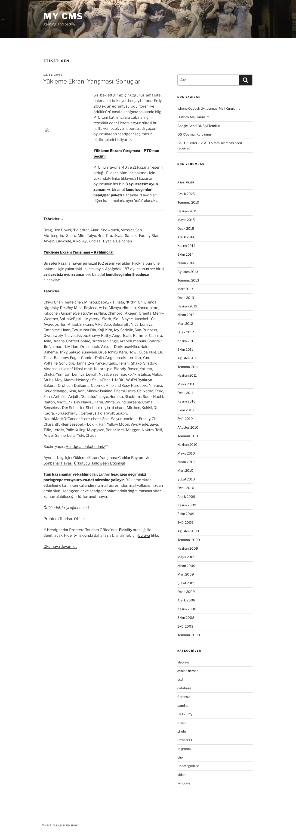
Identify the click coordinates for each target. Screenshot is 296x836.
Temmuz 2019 (188, 202)
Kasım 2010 (186, 401)
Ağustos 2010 (187, 427)
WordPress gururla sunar (60, 825)
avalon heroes (187, 671)
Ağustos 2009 (188, 531)
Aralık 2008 (186, 600)
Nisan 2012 (185, 315)
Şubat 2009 (186, 583)
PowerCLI (184, 740)
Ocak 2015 (185, 228)
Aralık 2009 (186, 497)
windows (183, 783)
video (181, 775)
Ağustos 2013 (187, 272)
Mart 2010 (185, 470)
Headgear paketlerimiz (85, 446)
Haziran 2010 (187, 444)
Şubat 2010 (186, 479)
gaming (182, 705)
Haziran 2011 (187, 375)
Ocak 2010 (185, 488)
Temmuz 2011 (188, 367)
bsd (180, 679)
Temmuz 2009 (188, 540)
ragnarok (184, 749)
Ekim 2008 (185, 617)
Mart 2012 (185, 323)
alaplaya (183, 662)
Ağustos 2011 (187, 358)
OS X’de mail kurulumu (194, 134)
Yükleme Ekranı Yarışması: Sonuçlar (91, 81)
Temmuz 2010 (188, 436)
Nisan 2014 (185, 263)
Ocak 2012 (185, 332)
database (184, 688)
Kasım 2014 (186, 246)
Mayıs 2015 (186, 220)
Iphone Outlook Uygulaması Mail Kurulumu (208, 108)
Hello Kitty (184, 714)
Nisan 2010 (186, 462)
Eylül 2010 (185, 419)
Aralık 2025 (186, 194)
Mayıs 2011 (185, 384)
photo (181, 731)
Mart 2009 (185, 574)
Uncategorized (188, 766)
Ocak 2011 (185, 393)
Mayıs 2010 (186, 453)
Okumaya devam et (60, 546)
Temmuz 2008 (188, 635)
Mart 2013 (185, 289)
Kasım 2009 (186, 505)
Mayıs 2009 (186, 557)
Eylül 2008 (185, 626)
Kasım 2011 (186, 341)
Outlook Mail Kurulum (193, 117)
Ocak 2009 (186, 592)
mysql (181, 723)
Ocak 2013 (185, 298)
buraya (144, 535)
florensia (183, 697)
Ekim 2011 (185, 349)
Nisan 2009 (186, 566)
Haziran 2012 (187, 306)
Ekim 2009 (185, 514)
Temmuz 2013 (188, 280)
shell (180, 757)
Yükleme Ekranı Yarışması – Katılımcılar (78, 252)
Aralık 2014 (185, 237)
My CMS (63, 16)
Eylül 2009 (185, 522)
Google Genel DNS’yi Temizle (198, 126)
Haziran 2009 (187, 548)
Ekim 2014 (185, 254)
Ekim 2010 (185, 410)
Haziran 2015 (187, 211)
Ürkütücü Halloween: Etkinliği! (99, 463)
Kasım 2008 (186, 609)
